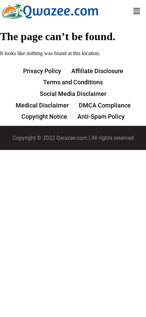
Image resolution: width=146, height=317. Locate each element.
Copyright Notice (44, 116)
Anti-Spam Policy (101, 116)
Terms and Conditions (73, 82)
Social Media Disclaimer (73, 93)
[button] (137, 11)
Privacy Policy (42, 70)
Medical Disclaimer (42, 105)
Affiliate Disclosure (97, 70)
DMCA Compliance (105, 105)
